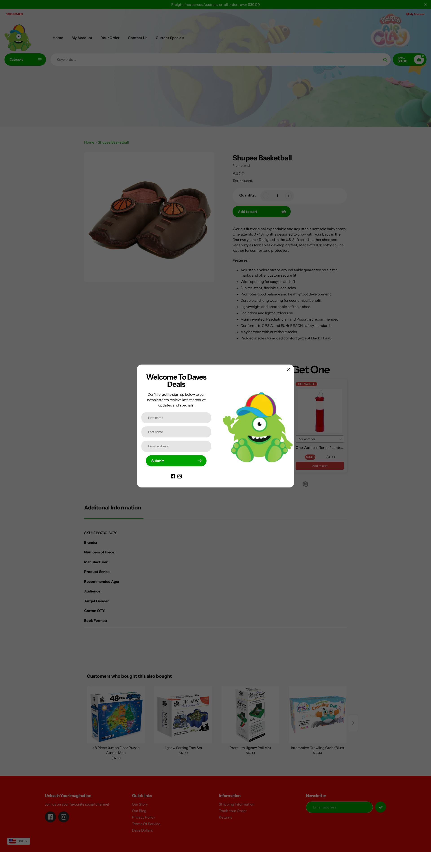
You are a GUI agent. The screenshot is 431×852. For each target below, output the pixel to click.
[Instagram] (179, 476)
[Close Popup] (288, 369)
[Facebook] (173, 476)
